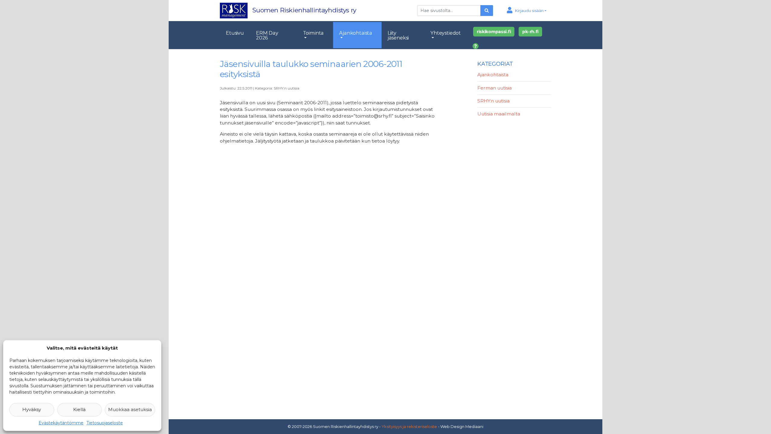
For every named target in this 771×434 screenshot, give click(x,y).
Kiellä (79, 409)
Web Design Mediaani (461, 426)
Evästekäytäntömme (61, 423)
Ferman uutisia (494, 88)
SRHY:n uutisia (286, 88)
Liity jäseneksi (398, 35)
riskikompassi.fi (494, 31)
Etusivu (235, 33)
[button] (526, 10)
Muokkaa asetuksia (130, 409)
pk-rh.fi (530, 31)
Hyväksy (31, 409)
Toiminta (313, 33)
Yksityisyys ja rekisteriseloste (409, 426)
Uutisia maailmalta (498, 114)
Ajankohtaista (355, 33)
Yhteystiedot (445, 33)
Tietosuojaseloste (104, 423)
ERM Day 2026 (267, 35)
